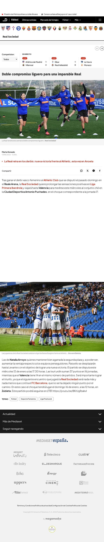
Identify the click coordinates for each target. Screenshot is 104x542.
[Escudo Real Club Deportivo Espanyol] (29, 28)
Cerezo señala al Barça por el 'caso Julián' (60, 14)
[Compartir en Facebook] (99, 170)
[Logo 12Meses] (83, 483)
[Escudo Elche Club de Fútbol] (23, 28)
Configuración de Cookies (62, 506)
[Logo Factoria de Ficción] (84, 464)
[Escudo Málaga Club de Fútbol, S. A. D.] (49, 28)
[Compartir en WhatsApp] (81, 170)
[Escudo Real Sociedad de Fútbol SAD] (85, 28)
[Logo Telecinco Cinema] (52, 482)
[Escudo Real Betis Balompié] (75, 28)
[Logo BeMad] (84, 473)
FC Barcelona (39, 383)
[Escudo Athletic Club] (3, 28)
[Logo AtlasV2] (20, 492)
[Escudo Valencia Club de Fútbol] (95, 28)
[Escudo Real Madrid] (80, 28)
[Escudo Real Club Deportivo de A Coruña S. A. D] (70, 28)
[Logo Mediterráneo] (83, 492)
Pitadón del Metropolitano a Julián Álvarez (21, 14)
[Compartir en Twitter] (87, 170)
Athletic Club (50, 180)
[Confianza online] (52, 531)
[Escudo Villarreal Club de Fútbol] (101, 28)
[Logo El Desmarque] (52, 464)
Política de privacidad (43, 506)
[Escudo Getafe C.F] (39, 28)
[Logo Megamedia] (53, 519)
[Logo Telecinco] (52, 454)
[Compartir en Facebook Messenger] (93, 170)
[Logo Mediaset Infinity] (20, 454)
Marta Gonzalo (8, 152)
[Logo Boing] (20, 473)
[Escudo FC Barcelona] (34, 28)
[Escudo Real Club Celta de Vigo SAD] (13, 28)
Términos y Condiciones (26, 506)
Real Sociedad (11, 36)
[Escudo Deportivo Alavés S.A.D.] (18, 28)
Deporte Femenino (28, 399)
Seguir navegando (13, 428)
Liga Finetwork (46, 399)
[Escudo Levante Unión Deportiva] (44, 28)
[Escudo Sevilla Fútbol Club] (90, 28)
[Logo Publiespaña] (52, 492)
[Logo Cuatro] (84, 454)
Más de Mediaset (12, 421)
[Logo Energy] (52, 473)
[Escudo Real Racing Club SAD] (59, 28)
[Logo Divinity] (20, 464)
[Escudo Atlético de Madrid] (8, 28)
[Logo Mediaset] (52, 442)
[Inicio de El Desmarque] (5, 19)
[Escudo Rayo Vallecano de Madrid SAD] (65, 28)
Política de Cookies (79, 506)
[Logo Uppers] (20, 483)
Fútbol (14, 20)
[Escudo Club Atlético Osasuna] (54, 28)
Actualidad (9, 413)
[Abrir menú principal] (100, 19)
